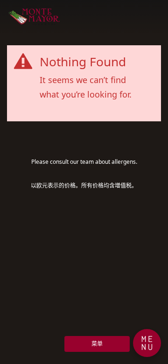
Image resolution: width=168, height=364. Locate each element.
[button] (147, 343)
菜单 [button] (96, 344)
